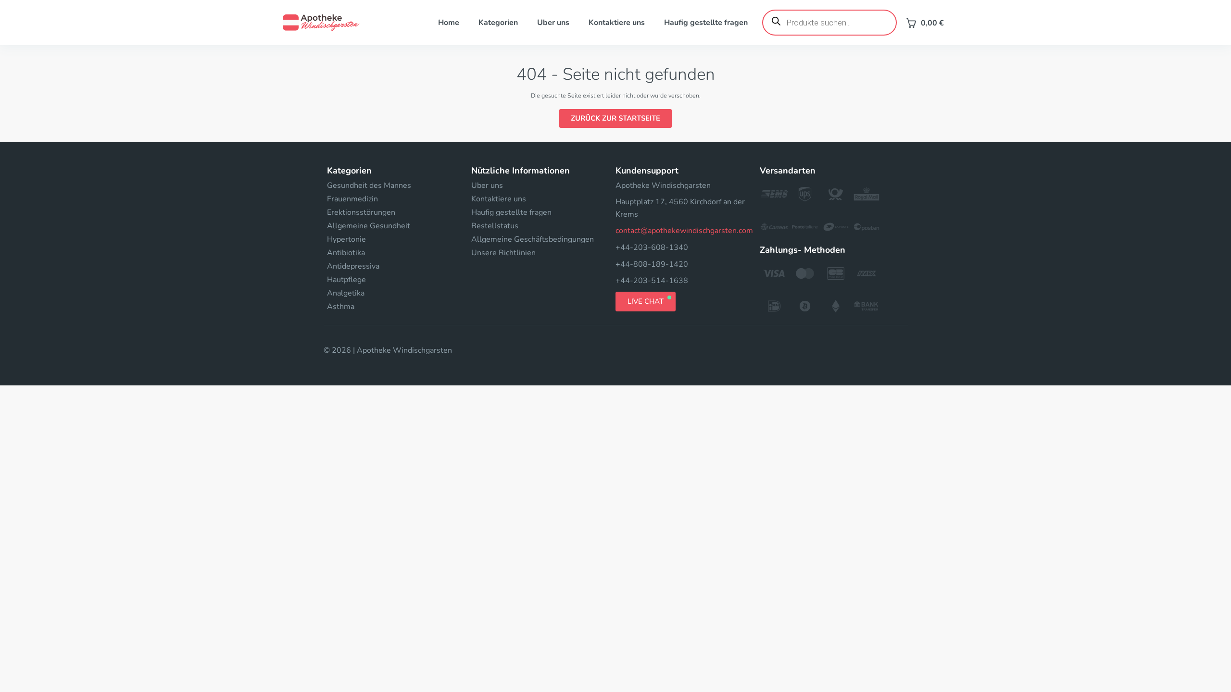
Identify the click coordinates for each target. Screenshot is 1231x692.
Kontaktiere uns (617, 22)
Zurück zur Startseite (615, 118)
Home (448, 22)
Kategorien (498, 22)
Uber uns (553, 22)
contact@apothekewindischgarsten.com (684, 230)
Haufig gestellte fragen (706, 22)
